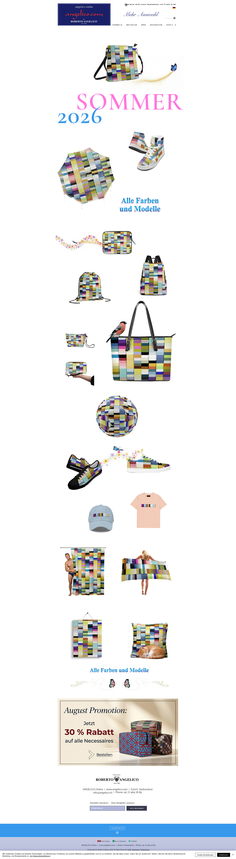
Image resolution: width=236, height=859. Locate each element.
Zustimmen (223, 855)
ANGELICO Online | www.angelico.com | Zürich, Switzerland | (108, 845)
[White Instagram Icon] (117, 832)
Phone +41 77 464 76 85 (129, 792)
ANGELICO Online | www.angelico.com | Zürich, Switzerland (117, 789)
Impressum (136, 850)
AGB (129, 850)
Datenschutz (145, 850)
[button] (174, 17)
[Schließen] (233, 855)
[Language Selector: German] (171, 8)
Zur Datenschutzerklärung (40, 856)
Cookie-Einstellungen (205, 855)
